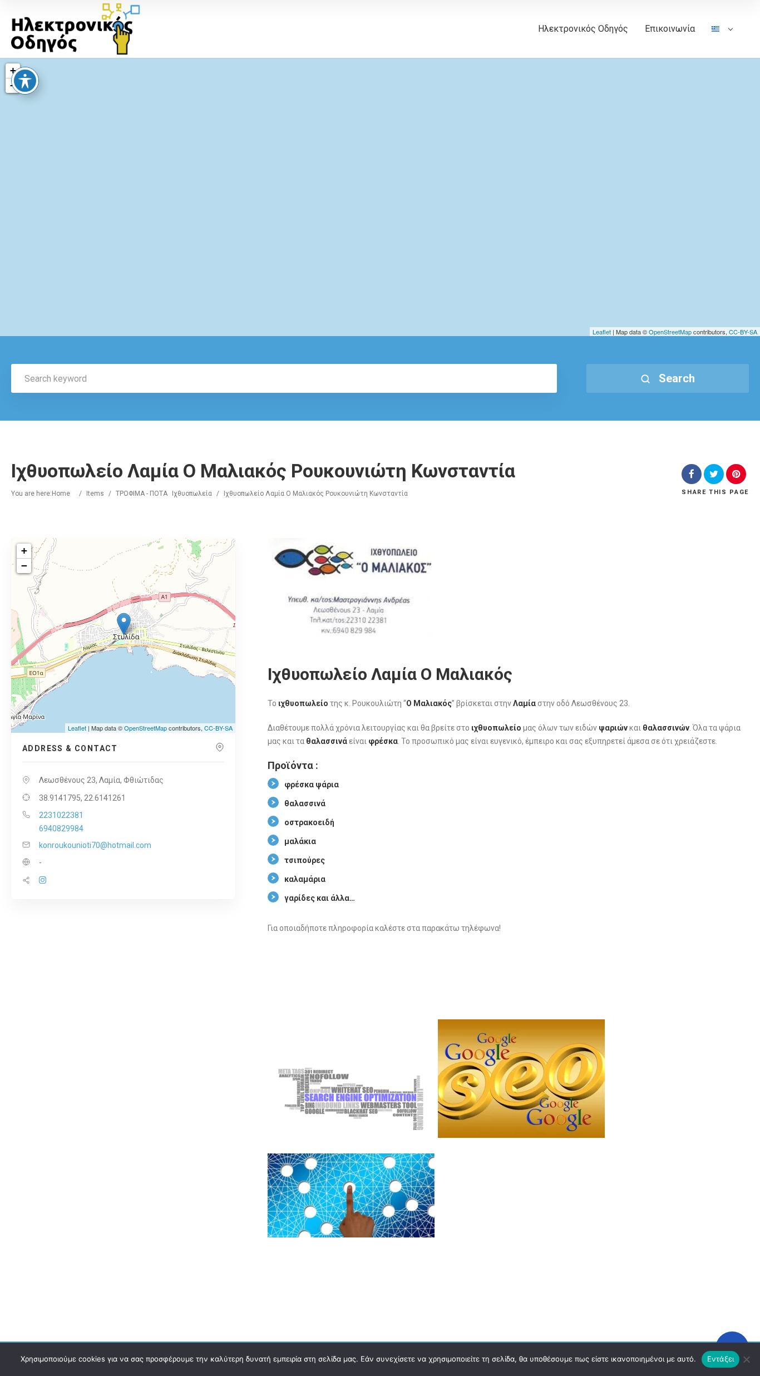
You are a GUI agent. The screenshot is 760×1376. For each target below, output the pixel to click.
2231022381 (61, 815)
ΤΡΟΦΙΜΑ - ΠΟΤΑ (141, 493)
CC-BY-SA (743, 331)
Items (95, 493)
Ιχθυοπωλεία (192, 493)
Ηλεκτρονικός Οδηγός (583, 28)
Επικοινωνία (670, 28)
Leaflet (602, 331)
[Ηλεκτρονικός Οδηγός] (75, 29)
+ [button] (13, 70)
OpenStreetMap (670, 331)
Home (61, 493)
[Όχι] (746, 1359)
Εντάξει (720, 1358)
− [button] (24, 565)
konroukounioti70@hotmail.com (95, 845)
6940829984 (61, 828)
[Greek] (722, 40)
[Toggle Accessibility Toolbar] (25, 80)
